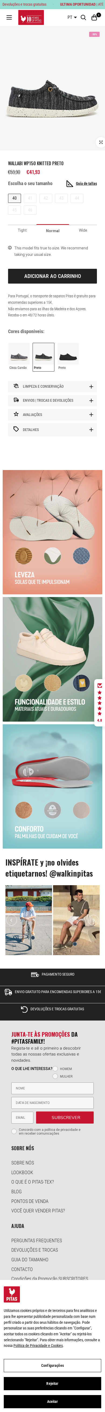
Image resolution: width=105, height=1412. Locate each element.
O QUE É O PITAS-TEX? (32, 1182)
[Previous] (11, 920)
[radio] (19, 357)
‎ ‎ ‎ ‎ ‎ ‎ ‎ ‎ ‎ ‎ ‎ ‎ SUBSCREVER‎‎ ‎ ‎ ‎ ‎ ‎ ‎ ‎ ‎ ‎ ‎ (65, 1118)
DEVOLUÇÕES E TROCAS (34, 1250)
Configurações (52, 1365)
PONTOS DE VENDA (29, 1201)
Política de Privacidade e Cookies (38, 1345)
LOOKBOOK (22, 1172)
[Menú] (9, 18)
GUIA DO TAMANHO (29, 1259)
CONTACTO (22, 1269)
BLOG (16, 1191)
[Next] (93, 920)
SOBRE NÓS (22, 1163)
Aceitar (52, 1401)
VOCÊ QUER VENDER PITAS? (38, 1210)
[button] (99, 702)
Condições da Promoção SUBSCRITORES (49, 1279)
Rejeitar (52, 1383)
